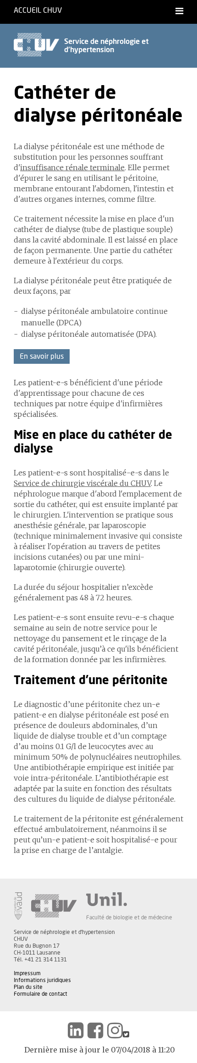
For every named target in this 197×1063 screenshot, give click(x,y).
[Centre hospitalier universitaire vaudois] (54, 906)
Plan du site (28, 987)
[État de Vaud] (18, 906)
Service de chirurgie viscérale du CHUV (82, 483)
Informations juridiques (42, 980)
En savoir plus (42, 356)
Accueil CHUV (38, 10)
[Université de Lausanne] (129, 899)
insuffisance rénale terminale (72, 167)
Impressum (27, 973)
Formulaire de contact (40, 994)
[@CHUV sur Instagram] (115, 1030)
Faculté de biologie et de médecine (129, 917)
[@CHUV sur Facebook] (95, 1030)
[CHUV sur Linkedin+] (75, 1030)
